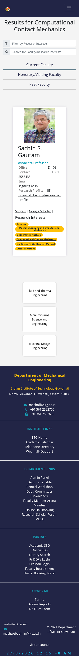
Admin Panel (39, 477)
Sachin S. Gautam (30, 151)
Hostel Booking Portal (39, 573)
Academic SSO (39, 545)
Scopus (20, 211)
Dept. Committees (39, 491)
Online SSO (40, 550)
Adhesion (21, 224)
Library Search (39, 555)
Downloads (39, 496)
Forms (39, 599)
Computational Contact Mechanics (36, 239)
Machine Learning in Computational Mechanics (39, 229)
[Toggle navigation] (69, 7)
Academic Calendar (39, 442)
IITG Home (39, 437)
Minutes (39, 505)
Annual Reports (39, 604)
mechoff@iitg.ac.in (42, 405)
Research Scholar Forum (39, 514)
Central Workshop (39, 487)
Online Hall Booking (40, 510)
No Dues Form (39, 609)
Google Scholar (40, 211)
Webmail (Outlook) (39, 451)
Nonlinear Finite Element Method (35, 244)
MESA (39, 519)
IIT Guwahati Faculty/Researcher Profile (39, 195)
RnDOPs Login (39, 559)
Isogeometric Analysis (28, 234)
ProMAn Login (39, 564)
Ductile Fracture (25, 248)
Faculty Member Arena (39, 501)
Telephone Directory (39, 447)
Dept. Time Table (40, 482)
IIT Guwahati (65, 632)
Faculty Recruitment (39, 568)
